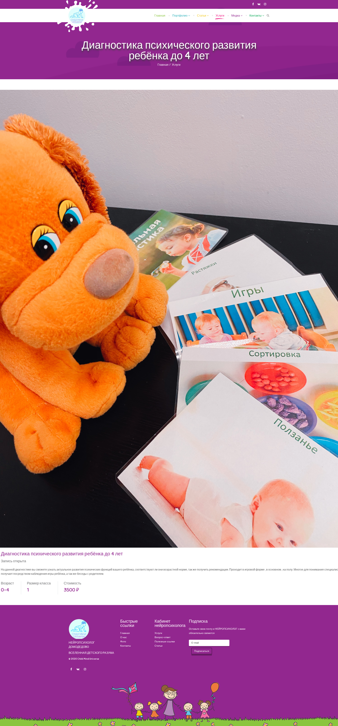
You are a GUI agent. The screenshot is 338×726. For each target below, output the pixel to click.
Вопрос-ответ (162, 637)
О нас (123, 637)
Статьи (201, 15)
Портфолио (179, 15)
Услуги (220, 15)
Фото (123, 641)
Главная (159, 15)
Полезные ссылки (165, 641)
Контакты (255, 15)
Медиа (235, 15)
